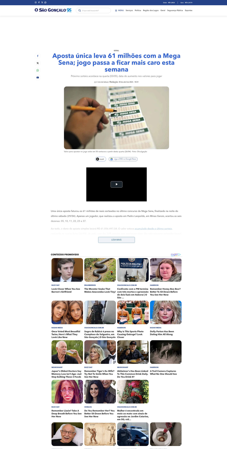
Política (138, 10)
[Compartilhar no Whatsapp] (38, 70)
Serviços (129, 10)
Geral (163, 10)
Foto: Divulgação (139, 152)
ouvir (102, 159)
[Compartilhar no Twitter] (38, 63)
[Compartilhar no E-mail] (38, 77)
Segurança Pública (175, 10)
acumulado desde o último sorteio (153, 229)
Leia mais (116, 240)
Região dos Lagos (151, 10)
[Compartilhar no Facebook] (38, 56)
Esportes (188, 10)
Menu (121, 10)
